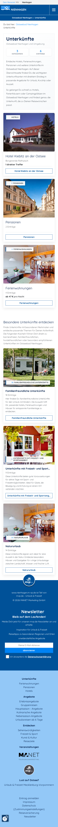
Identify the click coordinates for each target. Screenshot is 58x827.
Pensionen (28, 237)
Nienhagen (27, 2)
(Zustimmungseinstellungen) (29, 809)
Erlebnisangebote (29, 701)
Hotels (29, 690)
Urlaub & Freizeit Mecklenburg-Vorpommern (29, 784)
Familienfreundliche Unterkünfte (29, 418)
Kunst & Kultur (29, 737)
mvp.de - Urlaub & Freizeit (29, 595)
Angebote (29, 696)
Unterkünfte (29, 678)
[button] (19, 10)
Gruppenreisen (29, 705)
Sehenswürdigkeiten (29, 730)
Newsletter (30, 816)
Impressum (29, 801)
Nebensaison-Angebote (29, 716)
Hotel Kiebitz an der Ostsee (29, 171)
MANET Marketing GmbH (33, 600)
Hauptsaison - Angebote (29, 708)
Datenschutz (29, 805)
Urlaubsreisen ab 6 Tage (29, 719)
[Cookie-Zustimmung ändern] (5, 818)
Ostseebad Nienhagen (27, 24)
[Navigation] (53, 10)
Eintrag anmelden (29, 798)
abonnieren (29, 650)
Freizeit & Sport (29, 733)
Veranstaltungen (29, 747)
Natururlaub (29, 570)
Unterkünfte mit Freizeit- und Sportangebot (29, 495)
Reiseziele (29, 741)
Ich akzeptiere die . (30, 656)
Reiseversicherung (29, 812)
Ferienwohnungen (29, 303)
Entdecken (29, 725)
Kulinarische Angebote (29, 712)
